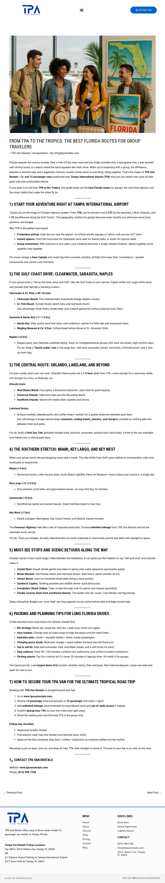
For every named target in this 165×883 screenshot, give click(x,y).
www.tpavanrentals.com (38, 696)
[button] (81, 10)
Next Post (154, 792)
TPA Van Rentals (20, 153)
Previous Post (13, 792)
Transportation (39, 153)
